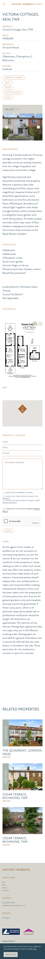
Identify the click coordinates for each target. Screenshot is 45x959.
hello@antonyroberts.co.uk (13, 905)
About (5, 887)
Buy (4, 882)
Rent (4, 885)
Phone (8, 88)
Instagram (6, 917)
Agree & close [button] (10, 955)
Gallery (10, 109)
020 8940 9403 (8, 902)
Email (7, 83)
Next (38, 127)
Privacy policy (8, 941)
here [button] (35, 949)
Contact (38, 4)
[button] (22, 408)
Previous (6, 127)
